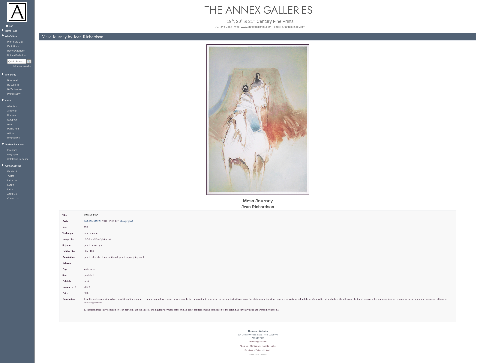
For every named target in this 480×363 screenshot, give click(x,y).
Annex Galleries (13, 166)
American (12, 110)
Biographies (13, 137)
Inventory (12, 150)
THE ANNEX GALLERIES (257, 10)
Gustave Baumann (14, 144)
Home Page (11, 31)
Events (10, 185)
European (12, 119)
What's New (11, 36)
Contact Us (13, 198)
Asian (10, 124)
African (10, 133)
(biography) (126, 221)
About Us (12, 194)
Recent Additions (16, 50)
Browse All (12, 80)
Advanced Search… (22, 66)
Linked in (12, 180)
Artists (8, 100)
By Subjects (13, 85)
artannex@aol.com (257, 342)
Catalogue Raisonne (17, 159)
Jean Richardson (92, 220)
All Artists (11, 106)
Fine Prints (10, 74)
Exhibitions (13, 46)
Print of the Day (15, 41)
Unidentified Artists (16, 55)
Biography (12, 154)
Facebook (12, 171)
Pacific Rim (13, 128)
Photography (13, 94)
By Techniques (14, 89)
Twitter (10, 176)
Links (10, 189)
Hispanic (11, 115)
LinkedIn (267, 350)
